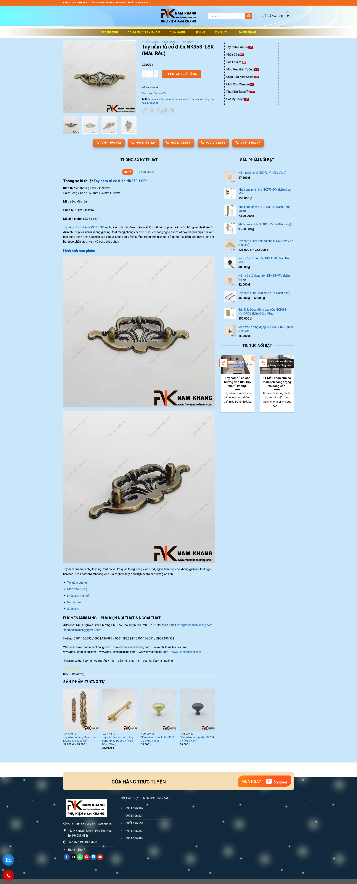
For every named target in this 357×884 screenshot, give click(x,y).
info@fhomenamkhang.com (194, 625)
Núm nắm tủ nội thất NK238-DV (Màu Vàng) (158, 739)
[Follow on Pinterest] (87, 857)
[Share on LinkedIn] (172, 111)
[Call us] (80, 857)
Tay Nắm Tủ (189, 42)
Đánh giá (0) (147, 172)
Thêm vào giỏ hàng (181, 74)
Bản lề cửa (74, 602)
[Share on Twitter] (152, 111)
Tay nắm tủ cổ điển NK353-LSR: (121, 181)
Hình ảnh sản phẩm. (79, 251)
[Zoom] (68, 108)
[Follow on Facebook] (67, 857)
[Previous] (69, 76)
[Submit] (248, 16)
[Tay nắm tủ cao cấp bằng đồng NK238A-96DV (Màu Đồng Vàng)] (119, 710)
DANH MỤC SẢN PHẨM (143, 32)
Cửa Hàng (177, 32)
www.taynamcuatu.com (186, 652)
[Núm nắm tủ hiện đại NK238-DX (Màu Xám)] (197, 710)
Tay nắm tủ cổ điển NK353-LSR (83, 227)
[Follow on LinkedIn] (93, 857)
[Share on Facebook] (145, 111)
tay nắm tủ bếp (183, 99)
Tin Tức (221, 32)
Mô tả (127, 172)
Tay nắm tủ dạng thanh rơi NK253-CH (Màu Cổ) (79, 739)
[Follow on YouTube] (100, 857)
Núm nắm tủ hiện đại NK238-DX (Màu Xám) (197, 739)
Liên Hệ (199, 32)
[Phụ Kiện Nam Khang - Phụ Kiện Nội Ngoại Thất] (178, 16)
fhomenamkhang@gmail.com (82, 630)
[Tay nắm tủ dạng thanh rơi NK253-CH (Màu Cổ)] (81, 710)
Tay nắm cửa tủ (77, 582)
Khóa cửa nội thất (78, 596)
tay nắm (156, 99)
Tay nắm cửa (167, 99)
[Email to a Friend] (159, 111)
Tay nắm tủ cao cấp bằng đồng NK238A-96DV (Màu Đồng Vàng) (117, 741)
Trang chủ (109, 32)
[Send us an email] (73, 857)
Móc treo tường (77, 589)
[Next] (130, 76)
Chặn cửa (73, 609)
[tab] (127, 172)
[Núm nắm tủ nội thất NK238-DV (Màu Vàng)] (158, 710)
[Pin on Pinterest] (165, 111)
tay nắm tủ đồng (201, 99)
